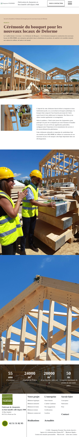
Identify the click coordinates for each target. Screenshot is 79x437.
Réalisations (33, 420)
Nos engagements (50, 407)
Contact (65, 414)
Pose (62, 407)
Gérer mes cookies (71, 434)
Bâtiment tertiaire (33, 410)
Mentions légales (71, 432)
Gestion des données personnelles (45, 434)
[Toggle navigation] (70, 3)
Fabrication (64, 403)
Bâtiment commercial (34, 413)
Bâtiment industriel (33, 403)
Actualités (11, 18)
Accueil (6, 18)
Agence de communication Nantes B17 (52, 432)
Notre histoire (49, 400)
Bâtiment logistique (33, 400)
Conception (64, 400)
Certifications (49, 410)
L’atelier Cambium (50, 403)
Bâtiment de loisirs (33, 407)
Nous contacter (56, 3)
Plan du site (60, 434)
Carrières (47, 413)
